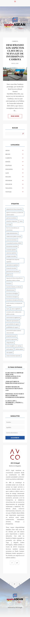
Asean (21, 221)
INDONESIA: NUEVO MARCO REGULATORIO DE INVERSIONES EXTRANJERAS (14, 395)
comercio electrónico (11, 240)
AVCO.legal (18, 607)
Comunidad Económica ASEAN (13, 243)
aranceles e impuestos (11, 221)
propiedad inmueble (11, 336)
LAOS (7, 173)
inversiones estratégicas (12, 293)
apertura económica (11, 218)
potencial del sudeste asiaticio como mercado (13, 331)
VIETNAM (8, 192)
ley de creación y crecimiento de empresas (14, 304)
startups (19, 346)
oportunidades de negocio (12, 324)
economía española (11, 249)
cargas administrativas (11, 233)
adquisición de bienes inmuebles (14, 209)
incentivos (8, 283)
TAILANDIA (8, 188)
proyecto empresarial (11, 339)
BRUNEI (7, 154)
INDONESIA (9, 169)
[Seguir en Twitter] (17, 563)
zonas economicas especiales (13, 355)
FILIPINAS (8, 165)
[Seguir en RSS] (20, 584)
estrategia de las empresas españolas (12, 260)
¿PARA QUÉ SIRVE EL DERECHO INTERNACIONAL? (14, 382)
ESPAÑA (7, 161)
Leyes (7, 308)
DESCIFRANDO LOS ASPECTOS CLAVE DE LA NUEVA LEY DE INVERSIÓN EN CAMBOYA (15, 52)
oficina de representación (12, 320)
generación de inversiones (12, 271)
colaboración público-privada (13, 236)
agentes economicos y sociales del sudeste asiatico (14, 213)
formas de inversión (11, 268)
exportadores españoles (12, 265)
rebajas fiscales (10, 342)
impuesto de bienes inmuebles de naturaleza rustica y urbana (14, 279)
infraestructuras (10, 290)
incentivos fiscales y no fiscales (13, 287)
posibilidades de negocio (12, 327)
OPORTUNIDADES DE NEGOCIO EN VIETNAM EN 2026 (14, 388)
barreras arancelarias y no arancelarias (12, 229)
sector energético (10, 346)
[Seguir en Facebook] (12, 563)
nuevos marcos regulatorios (13, 317)
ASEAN (7, 150)
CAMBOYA (15, 41)
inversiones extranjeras (12, 296)
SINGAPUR (8, 184)
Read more (15, 116)
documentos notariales (12, 246)
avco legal (8, 224)
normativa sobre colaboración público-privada (13, 313)
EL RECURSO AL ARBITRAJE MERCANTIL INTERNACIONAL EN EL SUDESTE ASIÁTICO (14, 375)
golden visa (9, 275)
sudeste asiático (19, 349)
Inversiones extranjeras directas (14, 300)
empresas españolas (11, 253)
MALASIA (8, 177)
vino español (9, 352)
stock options (9, 349)
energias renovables (11, 256)
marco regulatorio (16, 308)
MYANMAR (8, 180)
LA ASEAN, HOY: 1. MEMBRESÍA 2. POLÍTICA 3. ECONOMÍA (14, 402)
